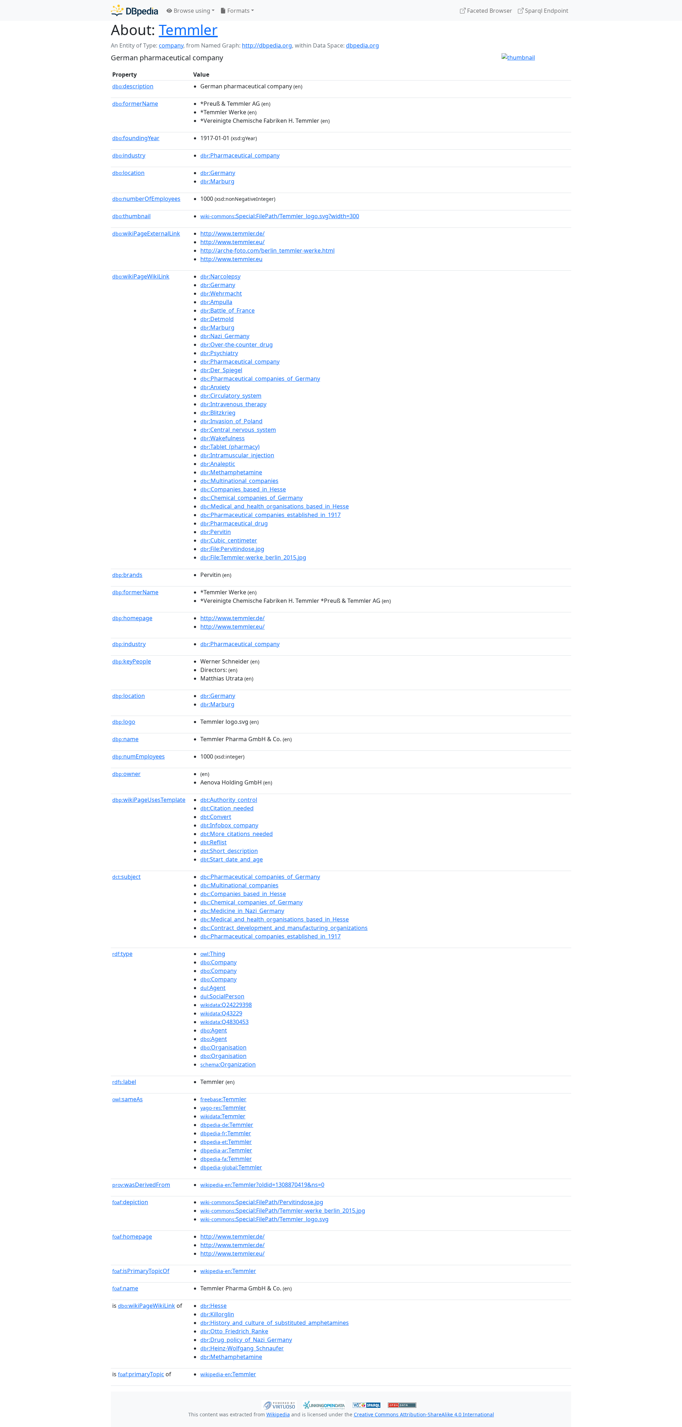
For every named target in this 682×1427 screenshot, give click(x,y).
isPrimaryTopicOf (140, 1271)
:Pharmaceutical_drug (234, 523)
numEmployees (138, 756)
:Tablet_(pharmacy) (230, 447)
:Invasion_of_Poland (231, 421)
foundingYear (135, 138)
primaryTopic (141, 1374)
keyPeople (131, 661)
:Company (218, 962)
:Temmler (223, 1099)
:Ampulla (216, 302)
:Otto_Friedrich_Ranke (234, 1331)
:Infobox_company (229, 825)
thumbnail (131, 216)
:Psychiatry (219, 353)
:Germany (217, 173)
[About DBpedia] (134, 10)
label (124, 1082)
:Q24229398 (226, 1005)
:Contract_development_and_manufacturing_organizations (284, 928)
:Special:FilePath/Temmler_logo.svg (264, 1219)
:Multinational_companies (239, 481)
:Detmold (217, 319)
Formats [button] (238, 11)
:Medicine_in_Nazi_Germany (242, 911)
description (132, 86)
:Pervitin (215, 532)
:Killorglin (217, 1314)
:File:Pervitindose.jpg (232, 549)
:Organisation (223, 1047)
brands (127, 575)
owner (126, 774)
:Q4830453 (224, 1022)
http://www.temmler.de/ (232, 233)
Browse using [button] (191, 11)
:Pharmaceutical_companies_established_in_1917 (270, 515)
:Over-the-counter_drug (236, 344)
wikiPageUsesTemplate (148, 800)
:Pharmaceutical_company (240, 155)
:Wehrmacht (221, 293)
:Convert (215, 817)
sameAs (127, 1099)
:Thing (212, 954)
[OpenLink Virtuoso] (279, 1404)
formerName (135, 104)
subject (126, 877)
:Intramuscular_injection (237, 455)
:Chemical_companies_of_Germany (251, 498)
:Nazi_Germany (224, 336)
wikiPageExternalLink (146, 233)
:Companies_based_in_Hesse (243, 489)
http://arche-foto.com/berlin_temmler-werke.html (267, 250)
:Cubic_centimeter (228, 540)
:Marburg (217, 181)
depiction (130, 1202)
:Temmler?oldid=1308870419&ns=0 (262, 1185)
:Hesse (213, 1306)
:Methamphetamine (231, 472)
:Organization (228, 1064)
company (171, 45)
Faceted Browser (489, 11)
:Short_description (229, 851)
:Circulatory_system (230, 396)
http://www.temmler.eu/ (232, 242)
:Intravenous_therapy (233, 404)
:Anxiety (215, 387)
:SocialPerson (222, 996)
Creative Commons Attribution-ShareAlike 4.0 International (424, 1414)
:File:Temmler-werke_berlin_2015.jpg (253, 557)
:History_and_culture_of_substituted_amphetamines (274, 1323)
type (122, 954)
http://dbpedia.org (267, 45)
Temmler (188, 29)
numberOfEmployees (146, 199)
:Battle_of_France (227, 310)
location (128, 173)
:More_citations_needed (236, 834)
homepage (132, 618)
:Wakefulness (222, 438)
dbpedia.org (362, 45)
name (125, 739)
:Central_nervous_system (238, 430)
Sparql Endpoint (546, 11)
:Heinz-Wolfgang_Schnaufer (242, 1348)
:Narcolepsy (220, 276)
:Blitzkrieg (218, 413)
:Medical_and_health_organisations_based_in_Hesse (274, 506)
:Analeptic (217, 464)
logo (123, 722)
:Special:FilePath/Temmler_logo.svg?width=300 (279, 216)
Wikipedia (278, 1414)
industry (128, 155)
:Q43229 (221, 1013)
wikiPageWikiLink (140, 276)
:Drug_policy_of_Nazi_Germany (246, 1340)
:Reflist (213, 842)
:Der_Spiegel (221, 370)
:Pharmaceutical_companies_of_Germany (260, 378)
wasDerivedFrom (141, 1185)
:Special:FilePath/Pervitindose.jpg (261, 1202)
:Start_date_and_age (231, 859)
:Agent (213, 988)
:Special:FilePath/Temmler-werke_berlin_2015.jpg (282, 1210)
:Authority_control (228, 800)
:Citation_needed (227, 808)
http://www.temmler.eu (231, 259)
